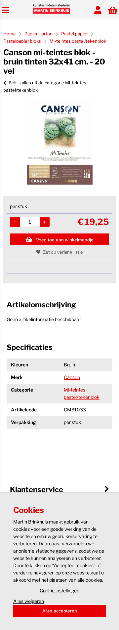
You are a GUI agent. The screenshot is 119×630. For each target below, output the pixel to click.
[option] (59, 143)
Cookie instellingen (59, 590)
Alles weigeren (28, 601)
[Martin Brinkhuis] (51, 12)
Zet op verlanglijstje (63, 252)
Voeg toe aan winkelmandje (65, 239)
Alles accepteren (59, 610)
